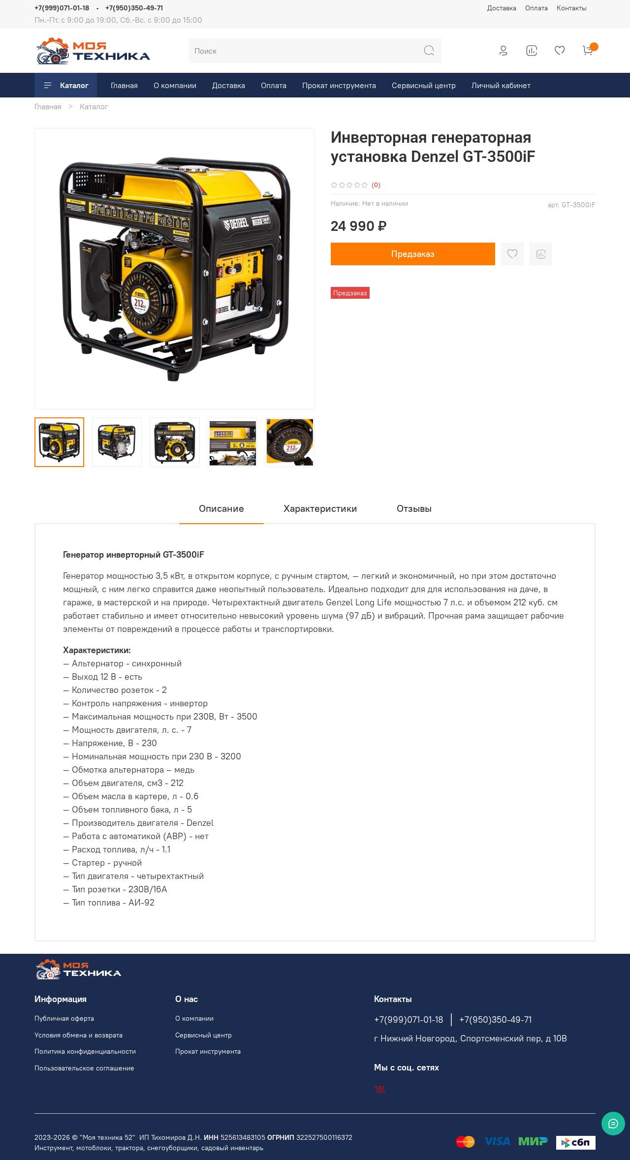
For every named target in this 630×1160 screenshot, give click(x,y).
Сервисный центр (424, 85)
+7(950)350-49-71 (134, 7)
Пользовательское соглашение (84, 1068)
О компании (175, 85)
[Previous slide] (50, 269)
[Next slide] (299, 269)
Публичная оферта (64, 1018)
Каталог (74, 85)
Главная (124, 85)
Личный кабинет (501, 85)
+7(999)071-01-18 (61, 7)
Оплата (536, 7)
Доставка (501, 7)
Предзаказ (413, 253)
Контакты (572, 7)
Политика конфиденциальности (85, 1051)
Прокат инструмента (339, 85)
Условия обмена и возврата (78, 1035)
